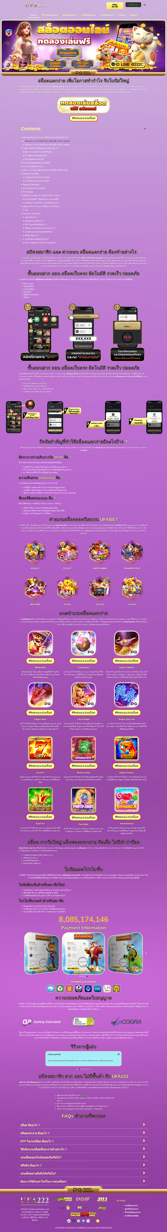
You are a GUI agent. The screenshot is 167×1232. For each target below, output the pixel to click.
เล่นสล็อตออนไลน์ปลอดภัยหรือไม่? (38, 232)
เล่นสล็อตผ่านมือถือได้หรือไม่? (37, 239)
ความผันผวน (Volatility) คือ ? (36, 156)
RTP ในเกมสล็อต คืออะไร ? (36, 225)
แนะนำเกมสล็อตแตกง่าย (32, 166)
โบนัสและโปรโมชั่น (31, 174)
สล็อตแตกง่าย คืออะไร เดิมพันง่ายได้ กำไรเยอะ (41, 195)
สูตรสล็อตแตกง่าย (70, 15)
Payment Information (31, 185)
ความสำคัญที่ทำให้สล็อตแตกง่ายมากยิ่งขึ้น (42, 199)
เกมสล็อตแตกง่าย (107, 15)
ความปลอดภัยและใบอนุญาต (34, 188)
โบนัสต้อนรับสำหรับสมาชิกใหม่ (37, 177)
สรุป (26, 210)
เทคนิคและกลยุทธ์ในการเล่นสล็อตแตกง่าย (42, 203)
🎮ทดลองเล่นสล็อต (83, 118)
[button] (145, 129)
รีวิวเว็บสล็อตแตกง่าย (50, 15)
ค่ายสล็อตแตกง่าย (89, 15)
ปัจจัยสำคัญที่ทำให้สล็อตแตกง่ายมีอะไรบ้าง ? (41, 148)
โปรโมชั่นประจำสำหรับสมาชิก (37, 181)
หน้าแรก (33, 15)
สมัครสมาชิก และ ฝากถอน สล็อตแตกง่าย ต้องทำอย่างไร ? (46, 137)
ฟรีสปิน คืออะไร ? (32, 235)
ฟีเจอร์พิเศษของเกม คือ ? (35, 159)
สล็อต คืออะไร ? (31, 217)
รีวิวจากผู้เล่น (28, 192)
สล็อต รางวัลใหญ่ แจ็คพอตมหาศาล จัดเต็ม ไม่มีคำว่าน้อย (45, 170)
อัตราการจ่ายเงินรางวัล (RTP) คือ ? (39, 152)
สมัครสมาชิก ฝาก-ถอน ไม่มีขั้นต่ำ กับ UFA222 (41, 206)
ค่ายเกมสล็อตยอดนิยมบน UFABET (37, 163)
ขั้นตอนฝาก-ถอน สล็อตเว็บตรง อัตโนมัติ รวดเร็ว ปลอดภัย (47, 141)
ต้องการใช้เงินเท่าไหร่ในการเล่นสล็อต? (40, 243)
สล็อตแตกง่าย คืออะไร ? (34, 221)
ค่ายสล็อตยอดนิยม (132, 1216)
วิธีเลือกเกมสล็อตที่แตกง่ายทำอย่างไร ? (40, 228)
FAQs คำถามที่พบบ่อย (32, 214)
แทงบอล (122, 15)
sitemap (133, 15)
